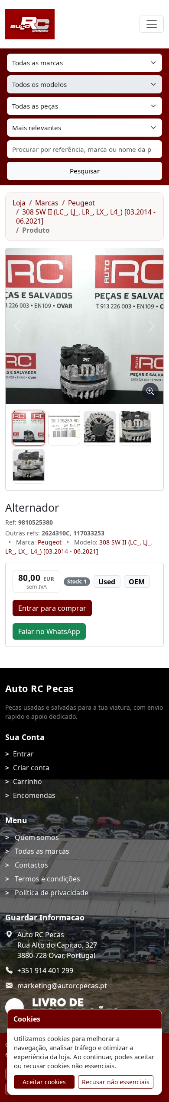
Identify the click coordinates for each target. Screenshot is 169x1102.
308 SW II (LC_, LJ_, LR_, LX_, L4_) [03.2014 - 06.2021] (86, 216)
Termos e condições (47, 879)
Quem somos (37, 837)
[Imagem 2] (64, 428)
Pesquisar (85, 171)
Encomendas (34, 795)
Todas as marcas (42, 851)
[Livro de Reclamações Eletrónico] (62, 1008)
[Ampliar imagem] (150, 391)
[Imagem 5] (29, 466)
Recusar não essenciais (116, 1082)
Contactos (31, 865)
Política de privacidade (51, 892)
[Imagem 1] (29, 428)
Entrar (23, 754)
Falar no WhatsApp (49, 631)
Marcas (46, 203)
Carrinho (27, 781)
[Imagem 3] (100, 428)
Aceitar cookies (44, 1082)
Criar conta (31, 767)
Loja (19, 203)
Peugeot (81, 203)
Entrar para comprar (52, 608)
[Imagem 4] (135, 428)
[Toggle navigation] (152, 24)
